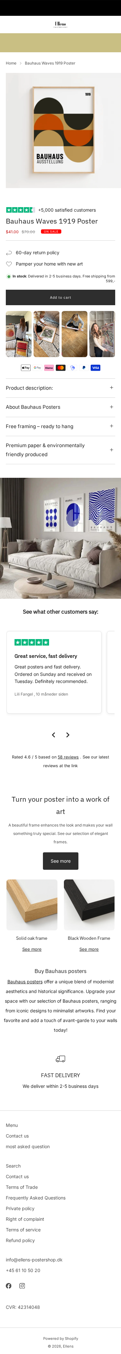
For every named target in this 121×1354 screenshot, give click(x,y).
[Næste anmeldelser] (68, 735)
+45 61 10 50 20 (23, 1270)
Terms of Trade (22, 1187)
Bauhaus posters (25, 981)
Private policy (20, 1208)
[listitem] (60, 8)
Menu (12, 1125)
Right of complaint (25, 1219)
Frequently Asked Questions (36, 1197)
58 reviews (68, 757)
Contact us (17, 1135)
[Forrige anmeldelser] (53, 735)
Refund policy (20, 1240)
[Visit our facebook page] (8, 1286)
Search (13, 1165)
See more (61, 861)
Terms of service (23, 1229)
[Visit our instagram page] (22, 1286)
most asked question (28, 1146)
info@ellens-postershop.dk (34, 1259)
